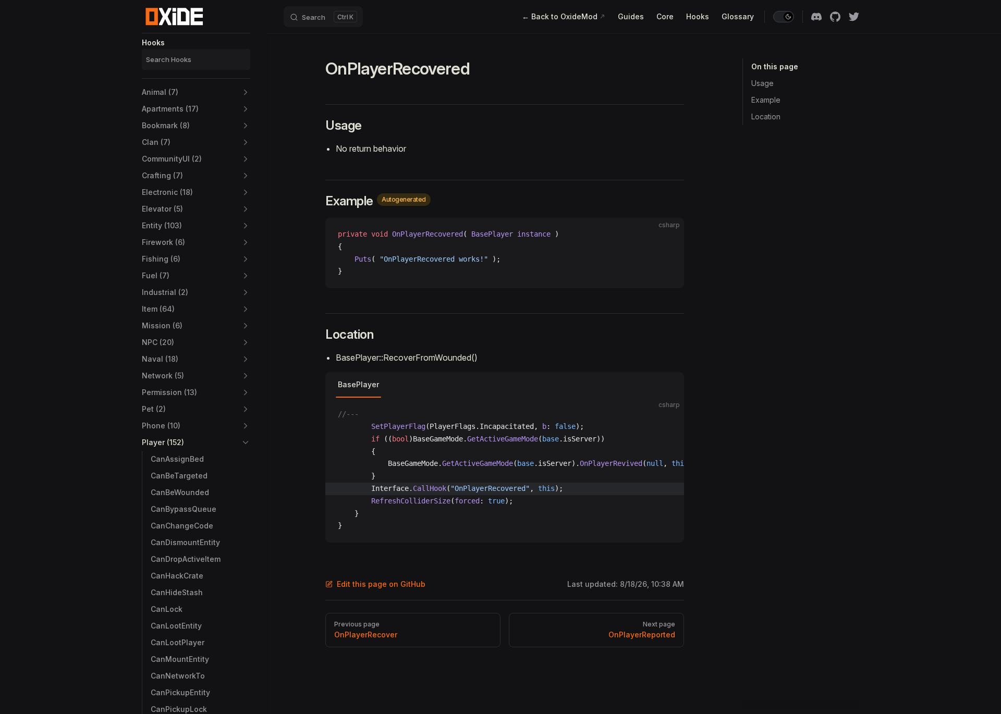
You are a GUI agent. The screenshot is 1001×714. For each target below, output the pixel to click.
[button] (196, 92)
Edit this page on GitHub (381, 584)
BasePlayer (358, 384)
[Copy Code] (667, 234)
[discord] (816, 16)
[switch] (783, 16)
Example (765, 99)
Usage (762, 83)
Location (765, 116)
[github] (835, 16)
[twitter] (854, 16)
